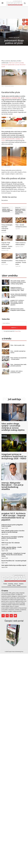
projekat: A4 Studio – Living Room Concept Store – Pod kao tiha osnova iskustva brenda (13, 554)
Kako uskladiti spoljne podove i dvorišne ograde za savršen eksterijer (12, 531)
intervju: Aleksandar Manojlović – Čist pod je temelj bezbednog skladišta (18, 295)
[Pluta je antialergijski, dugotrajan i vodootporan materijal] (7, 220)
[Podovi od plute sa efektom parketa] (21, 238)
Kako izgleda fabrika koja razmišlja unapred (13, 565)
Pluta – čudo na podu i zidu (17, 345)
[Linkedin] (11, 615)
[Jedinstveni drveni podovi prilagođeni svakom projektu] (5, 309)
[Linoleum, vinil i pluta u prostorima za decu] (5, 371)
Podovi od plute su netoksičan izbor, (11, 98)
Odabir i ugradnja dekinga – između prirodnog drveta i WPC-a (11, 547)
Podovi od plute (14, 37)
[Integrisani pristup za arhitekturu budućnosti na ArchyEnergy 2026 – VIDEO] (5, 288)
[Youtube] (15, 615)
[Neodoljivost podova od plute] (7, 256)
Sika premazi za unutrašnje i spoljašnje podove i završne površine (12, 537)
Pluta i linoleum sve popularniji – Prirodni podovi (21, 262)
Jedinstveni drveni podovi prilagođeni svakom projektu (17, 309)
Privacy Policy (17, 331)
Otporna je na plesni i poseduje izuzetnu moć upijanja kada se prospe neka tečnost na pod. (13, 64)
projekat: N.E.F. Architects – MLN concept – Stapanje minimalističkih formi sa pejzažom (17, 302)
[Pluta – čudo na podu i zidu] (5, 345)
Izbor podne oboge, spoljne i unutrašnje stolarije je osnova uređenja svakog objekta (18, 282)
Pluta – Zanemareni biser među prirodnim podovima (18, 365)
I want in (13, 327)
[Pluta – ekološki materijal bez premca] (21, 220)
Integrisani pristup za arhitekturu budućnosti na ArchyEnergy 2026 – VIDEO (17, 289)
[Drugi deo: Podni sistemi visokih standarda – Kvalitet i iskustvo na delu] (7, 238)
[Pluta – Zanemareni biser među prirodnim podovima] (5, 365)
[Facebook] (3, 615)
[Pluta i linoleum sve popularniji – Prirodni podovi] (21, 256)
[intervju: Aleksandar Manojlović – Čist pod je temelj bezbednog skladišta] (5, 295)
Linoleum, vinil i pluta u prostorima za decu (16, 371)
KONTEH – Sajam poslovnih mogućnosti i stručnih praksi (7, 210)
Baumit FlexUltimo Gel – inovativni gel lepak (13, 560)
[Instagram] (7, 615)
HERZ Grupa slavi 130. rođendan (10, 543)
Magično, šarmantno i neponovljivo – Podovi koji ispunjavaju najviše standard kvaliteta (20, 211)
